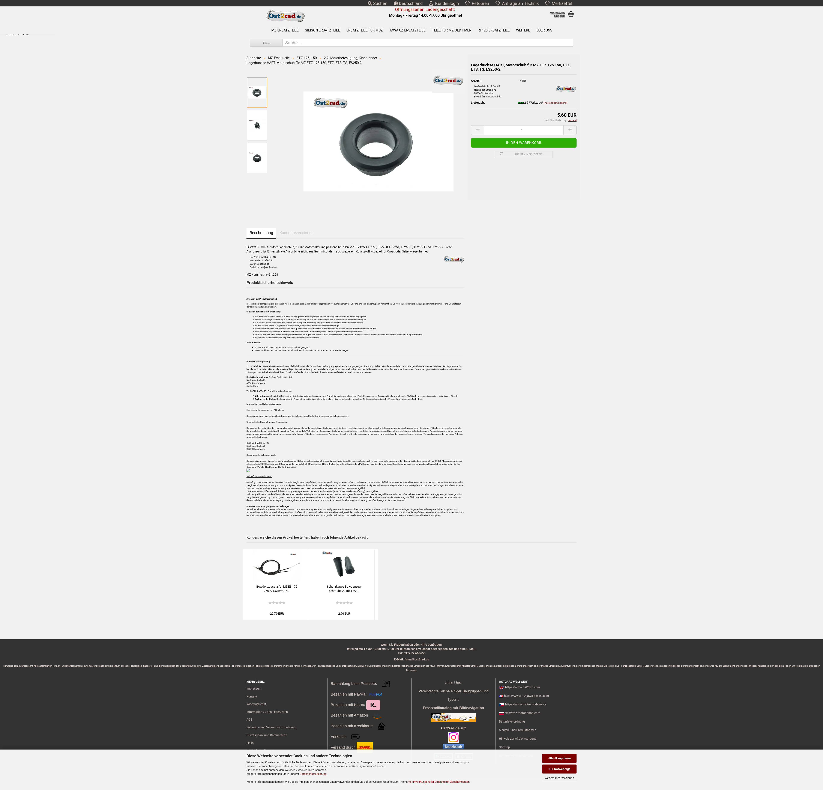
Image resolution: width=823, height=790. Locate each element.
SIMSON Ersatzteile (322, 30)
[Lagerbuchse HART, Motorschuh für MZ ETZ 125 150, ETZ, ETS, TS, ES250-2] (378, 141)
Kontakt (251, 696)
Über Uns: (453, 683)
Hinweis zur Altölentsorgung (517, 738)
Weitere (523, 30)
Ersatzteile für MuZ (364, 30)
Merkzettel (561, 3)
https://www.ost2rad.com (522, 687)
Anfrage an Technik (519, 3)
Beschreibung (261, 232)
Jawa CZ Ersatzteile (407, 30)
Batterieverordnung (512, 721)
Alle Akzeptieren (559, 758)
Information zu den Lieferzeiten (267, 712)
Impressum (253, 688)
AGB (249, 719)
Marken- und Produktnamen (517, 730)
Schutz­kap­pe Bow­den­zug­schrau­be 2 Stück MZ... (344, 589)
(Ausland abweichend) (555, 103)
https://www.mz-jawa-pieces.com (526, 695)
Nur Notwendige (559, 769)
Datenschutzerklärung (313, 773)
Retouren (479, 3)
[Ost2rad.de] (285, 16)
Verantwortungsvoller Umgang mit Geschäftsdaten (439, 781)
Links (250, 743)
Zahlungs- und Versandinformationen (271, 727)
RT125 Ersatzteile (494, 30)
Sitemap (504, 747)
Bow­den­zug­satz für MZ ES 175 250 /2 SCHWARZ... (276, 589)
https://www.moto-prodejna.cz (525, 704)
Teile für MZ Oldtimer (451, 30)
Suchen (379, 3)
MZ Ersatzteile (285, 30)
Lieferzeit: (478, 102)
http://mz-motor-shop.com (522, 713)
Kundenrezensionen (296, 232)
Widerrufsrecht (256, 704)
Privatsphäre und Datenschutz (266, 735)
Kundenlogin (446, 3)
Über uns (544, 30)
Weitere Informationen (559, 778)
